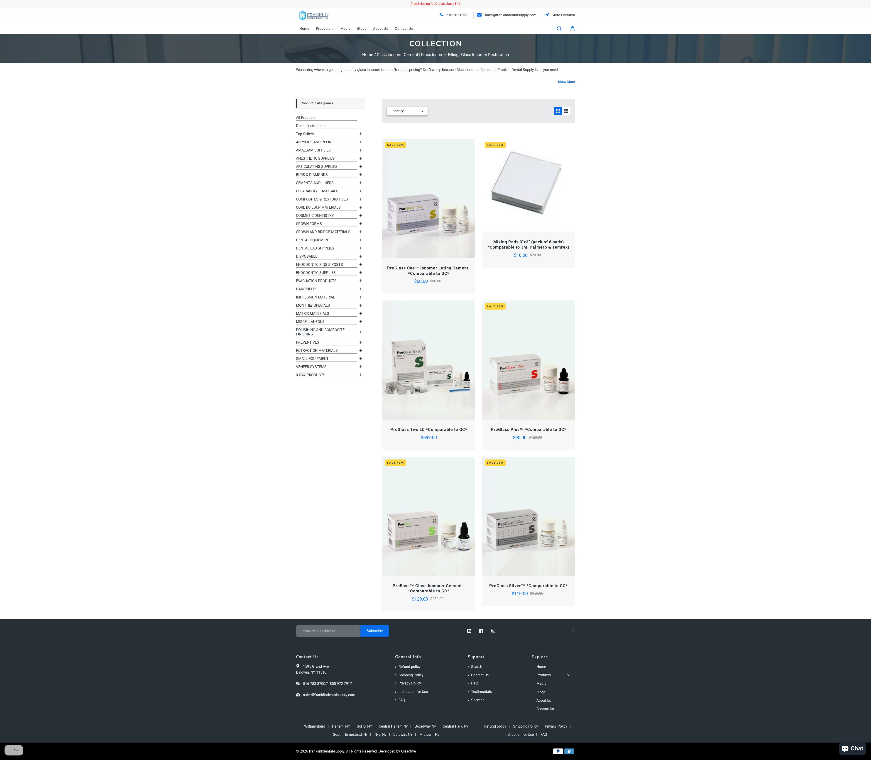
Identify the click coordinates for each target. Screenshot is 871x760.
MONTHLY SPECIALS (313, 305)
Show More (566, 81)
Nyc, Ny (380, 734)
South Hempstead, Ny (350, 734)
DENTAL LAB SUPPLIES (315, 248)
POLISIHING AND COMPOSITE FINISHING (320, 332)
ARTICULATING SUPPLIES (317, 166)
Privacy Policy (410, 683)
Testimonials (481, 691)
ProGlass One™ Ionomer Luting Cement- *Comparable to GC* (428, 271)
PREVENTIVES (307, 342)
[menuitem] (304, 29)
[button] (562, 28)
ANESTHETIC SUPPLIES (315, 158)
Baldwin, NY (403, 734)
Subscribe (375, 631)
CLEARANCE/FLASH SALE (317, 191)
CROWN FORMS (309, 224)
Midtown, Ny (429, 734)
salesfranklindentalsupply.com (509, 15)
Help (474, 683)
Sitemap (477, 700)
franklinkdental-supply (326, 751)
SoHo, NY (364, 726)
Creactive (408, 751)
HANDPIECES (307, 289)
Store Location (563, 15)
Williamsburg (314, 726)
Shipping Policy (411, 675)
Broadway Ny (425, 726)
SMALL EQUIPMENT (312, 359)
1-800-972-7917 (339, 684)
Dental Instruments (311, 126)
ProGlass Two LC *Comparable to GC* (428, 429)
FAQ (402, 700)
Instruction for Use (413, 691)
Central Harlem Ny (393, 726)
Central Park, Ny (455, 726)
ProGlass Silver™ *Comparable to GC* (528, 585)
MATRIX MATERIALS (312, 313)
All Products (305, 117)
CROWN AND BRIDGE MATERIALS (323, 232)
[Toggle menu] (569, 675)
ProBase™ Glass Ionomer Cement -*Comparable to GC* (429, 588)
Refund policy (410, 667)
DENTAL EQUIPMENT (313, 240)
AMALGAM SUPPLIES (313, 150)
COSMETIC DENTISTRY (315, 215)
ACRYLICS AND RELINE (314, 142)
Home (367, 54)
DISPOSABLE (306, 256)
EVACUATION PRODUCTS (316, 281)
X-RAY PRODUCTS (310, 375)
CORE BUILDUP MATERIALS (318, 207)
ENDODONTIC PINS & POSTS (319, 264)
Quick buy (405, 245)
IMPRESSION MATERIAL (315, 297)
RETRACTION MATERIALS (317, 350)
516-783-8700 (456, 15)
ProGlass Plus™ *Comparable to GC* (528, 429)
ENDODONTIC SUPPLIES (316, 273)
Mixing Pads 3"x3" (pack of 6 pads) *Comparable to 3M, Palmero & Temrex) (528, 244)
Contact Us (480, 675)
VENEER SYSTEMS (311, 367)
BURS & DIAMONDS (312, 175)
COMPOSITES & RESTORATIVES (322, 199)
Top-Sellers (305, 134)
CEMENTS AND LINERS (315, 183)
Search (476, 667)
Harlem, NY (341, 726)
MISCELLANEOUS (310, 322)
